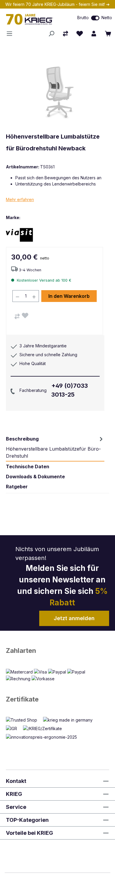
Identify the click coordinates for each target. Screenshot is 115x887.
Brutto (83, 17)
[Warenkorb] (108, 34)
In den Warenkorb (69, 296)
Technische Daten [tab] (27, 466)
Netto (106, 17)
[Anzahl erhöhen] (34, 296)
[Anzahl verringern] (17, 296)
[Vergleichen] (17, 316)
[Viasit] (26, 234)
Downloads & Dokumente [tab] (35, 476)
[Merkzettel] (80, 34)
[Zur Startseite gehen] (33, 19)
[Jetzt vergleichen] (65, 34)
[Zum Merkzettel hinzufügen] (25, 315)
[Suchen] (51, 34)
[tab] (55, 447)
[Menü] (11, 34)
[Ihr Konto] (94, 34)
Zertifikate (22, 699)
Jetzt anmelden (74, 618)
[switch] (95, 18)
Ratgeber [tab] (17, 487)
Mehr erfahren (20, 199)
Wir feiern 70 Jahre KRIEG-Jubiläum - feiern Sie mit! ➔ (57, 4)
